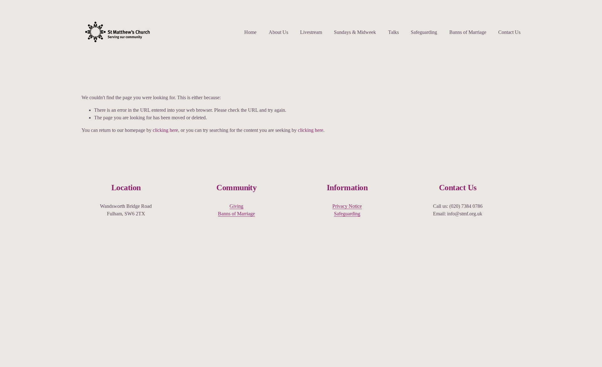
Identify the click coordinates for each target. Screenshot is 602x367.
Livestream (311, 32)
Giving (236, 206)
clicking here (165, 130)
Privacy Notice (347, 206)
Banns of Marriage (467, 32)
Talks (393, 32)
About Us (278, 32)
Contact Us (509, 32)
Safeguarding (424, 32)
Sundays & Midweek (355, 32)
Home (250, 32)
